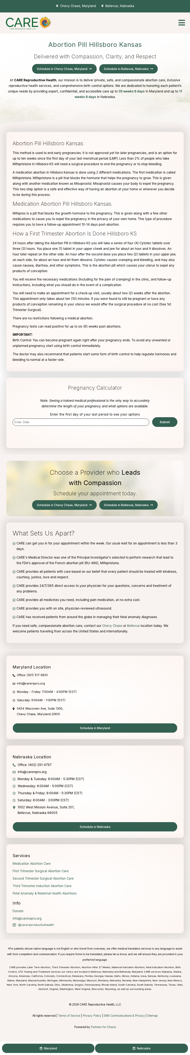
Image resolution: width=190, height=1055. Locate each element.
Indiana (135, 975)
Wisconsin (97, 988)
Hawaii (109, 975)
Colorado (49, 975)
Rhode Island (109, 984)
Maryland (21, 980)
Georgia (98, 975)
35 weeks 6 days (132, 91)
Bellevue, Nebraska (102, 971)
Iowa (143, 975)
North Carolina (27, 984)
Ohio (57, 984)
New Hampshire (142, 980)
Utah (179, 984)
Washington (66, 988)
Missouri (91, 980)
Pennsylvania (92, 984)
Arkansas (24, 975)
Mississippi (79, 980)
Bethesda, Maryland (131, 971)
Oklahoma (67, 984)
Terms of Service (69, 1015)
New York (12, 984)
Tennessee (160, 984)
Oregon (79, 984)
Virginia (53, 988)
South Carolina (126, 984)
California (37, 975)
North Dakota (45, 984)
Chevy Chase (112, 626)
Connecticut (63, 975)
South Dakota (145, 984)
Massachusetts (37, 980)
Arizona (13, 975)
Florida (89, 975)
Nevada (126, 980)
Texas (172, 984)
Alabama (167, 971)
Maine (10, 980)
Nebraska (115, 980)
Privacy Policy (92, 1015)
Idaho (117, 975)
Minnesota (65, 980)
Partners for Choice (103, 1027)
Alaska (177, 971)
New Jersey (159, 980)
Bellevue (133, 626)
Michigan (52, 980)
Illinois (125, 975)
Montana (103, 980)
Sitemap (152, 1015)
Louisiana (175, 975)
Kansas (152, 975)
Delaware (77, 975)
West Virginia (82, 988)
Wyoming (110, 988)
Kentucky (163, 975)
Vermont (43, 988)
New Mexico (175, 980)
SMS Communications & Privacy (125, 1015)
